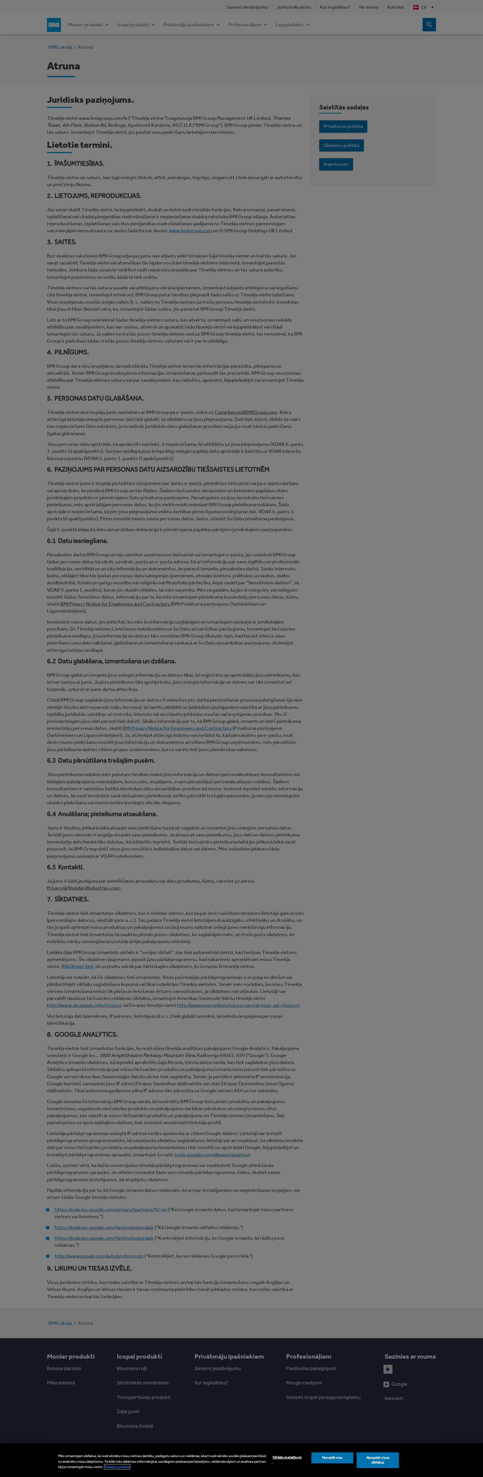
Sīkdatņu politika (117, 1467)
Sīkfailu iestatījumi (287, 1457)
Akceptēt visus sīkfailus (377, 1459)
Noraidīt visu (332, 1457)
